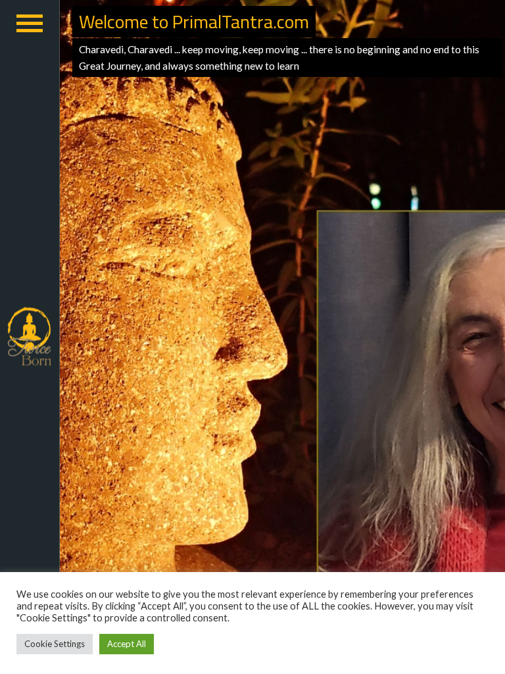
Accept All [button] (126, 643)
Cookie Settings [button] (54, 643)
